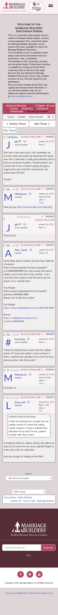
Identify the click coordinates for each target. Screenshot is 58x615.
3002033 (51, 216)
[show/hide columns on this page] (53, 116)
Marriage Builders (16, 106)
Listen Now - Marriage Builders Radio (36, 7)
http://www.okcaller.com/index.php (34, 207)
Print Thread (10, 130)
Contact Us (15, 500)
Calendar (21, 117)
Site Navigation (50, 5)
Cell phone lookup (15, 137)
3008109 (51, 334)
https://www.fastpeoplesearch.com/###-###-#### (29, 307)
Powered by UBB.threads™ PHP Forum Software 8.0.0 (29, 593)
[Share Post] (42, 137)
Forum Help (29, 500)
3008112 (51, 397)
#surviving (14, 370)
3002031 (51, 189)
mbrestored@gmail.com (21, 96)
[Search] (49, 117)
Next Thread (41, 123)
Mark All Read (25, 497)
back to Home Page (14, 5)
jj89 (17, 189)
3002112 (51, 245)
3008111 (51, 369)
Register (40, 105)
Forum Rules (10, 497)
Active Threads (36, 117)
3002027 (51, 137)
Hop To (28, 473)
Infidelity (27, 109)
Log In (52, 105)
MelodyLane (24, 217)
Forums (14, 109)
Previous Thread (17, 123)
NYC (40, 411)
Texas (41, 202)
